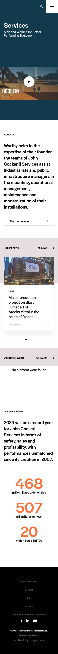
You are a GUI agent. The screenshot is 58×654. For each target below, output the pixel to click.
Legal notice (38, 640)
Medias (29, 589)
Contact (29, 606)
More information (20, 221)
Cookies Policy (21, 640)
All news (42, 248)
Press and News (29, 581)
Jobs (29, 597)
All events (41, 358)
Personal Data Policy (29, 635)
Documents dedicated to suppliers (29, 614)
